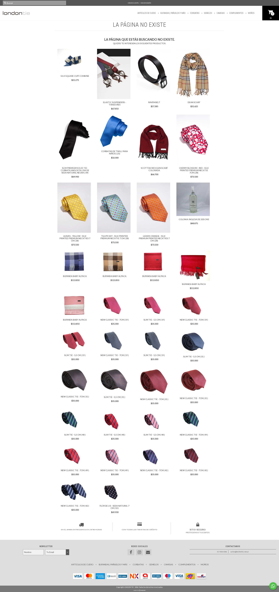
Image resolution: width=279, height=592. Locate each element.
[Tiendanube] (139, 590)
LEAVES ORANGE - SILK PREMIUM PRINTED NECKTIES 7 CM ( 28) (154, 238)
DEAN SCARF (194, 102)
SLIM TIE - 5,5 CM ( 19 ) (154, 319)
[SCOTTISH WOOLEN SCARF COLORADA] (153, 164)
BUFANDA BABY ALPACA (75, 276)
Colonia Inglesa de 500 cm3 (194, 219)
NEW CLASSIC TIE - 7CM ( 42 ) (154, 470)
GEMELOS (208, 13)
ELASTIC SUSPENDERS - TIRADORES (114, 103)
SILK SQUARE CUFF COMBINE (75, 76)
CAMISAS (220, 13)
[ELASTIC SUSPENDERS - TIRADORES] (113, 98)
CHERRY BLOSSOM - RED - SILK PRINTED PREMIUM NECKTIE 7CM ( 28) (194, 170)
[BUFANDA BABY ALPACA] (74, 262)
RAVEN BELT (154, 102)
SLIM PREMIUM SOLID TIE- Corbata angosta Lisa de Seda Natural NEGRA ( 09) (75, 170)
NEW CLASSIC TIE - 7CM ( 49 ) (194, 434)
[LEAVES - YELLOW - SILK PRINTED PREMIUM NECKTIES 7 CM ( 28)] (74, 232)
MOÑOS (251, 13)
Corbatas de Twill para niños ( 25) (114, 152)
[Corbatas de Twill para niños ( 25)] (113, 147)
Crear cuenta (133, 3)
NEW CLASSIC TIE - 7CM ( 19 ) (115, 319)
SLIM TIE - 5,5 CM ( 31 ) (193, 356)
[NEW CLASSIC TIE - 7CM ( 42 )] (153, 456)
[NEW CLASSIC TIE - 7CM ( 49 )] (193, 420)
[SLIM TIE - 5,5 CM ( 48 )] (74, 420)
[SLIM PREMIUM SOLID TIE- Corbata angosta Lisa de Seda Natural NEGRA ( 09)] (74, 164)
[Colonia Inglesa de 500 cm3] (193, 200)
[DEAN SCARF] (193, 98)
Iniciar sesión (146, 3)
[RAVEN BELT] (153, 98)
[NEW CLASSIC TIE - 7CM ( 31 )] (74, 380)
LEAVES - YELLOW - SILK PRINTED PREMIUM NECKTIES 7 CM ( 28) (74, 238)
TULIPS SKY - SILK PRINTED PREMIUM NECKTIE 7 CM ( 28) (114, 237)
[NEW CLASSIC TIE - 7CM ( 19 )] (113, 305)
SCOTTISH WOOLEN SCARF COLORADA (154, 169)
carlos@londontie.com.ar (239, 552)
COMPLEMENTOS (236, 13)
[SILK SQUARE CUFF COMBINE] (74, 72)
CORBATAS (194, 13)
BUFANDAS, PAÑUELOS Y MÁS (172, 13)
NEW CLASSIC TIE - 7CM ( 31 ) (75, 396)
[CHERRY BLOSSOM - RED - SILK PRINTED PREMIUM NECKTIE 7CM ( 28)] (193, 164)
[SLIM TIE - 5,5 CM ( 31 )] (193, 342)
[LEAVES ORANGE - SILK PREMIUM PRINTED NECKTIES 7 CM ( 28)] (153, 208)
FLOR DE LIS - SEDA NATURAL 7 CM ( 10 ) (114, 507)
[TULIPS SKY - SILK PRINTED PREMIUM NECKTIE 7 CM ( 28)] (113, 232)
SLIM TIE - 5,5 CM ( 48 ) (74, 434)
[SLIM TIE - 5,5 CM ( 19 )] (153, 305)
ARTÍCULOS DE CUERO (146, 13)
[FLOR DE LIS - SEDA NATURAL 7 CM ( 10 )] (113, 491)
